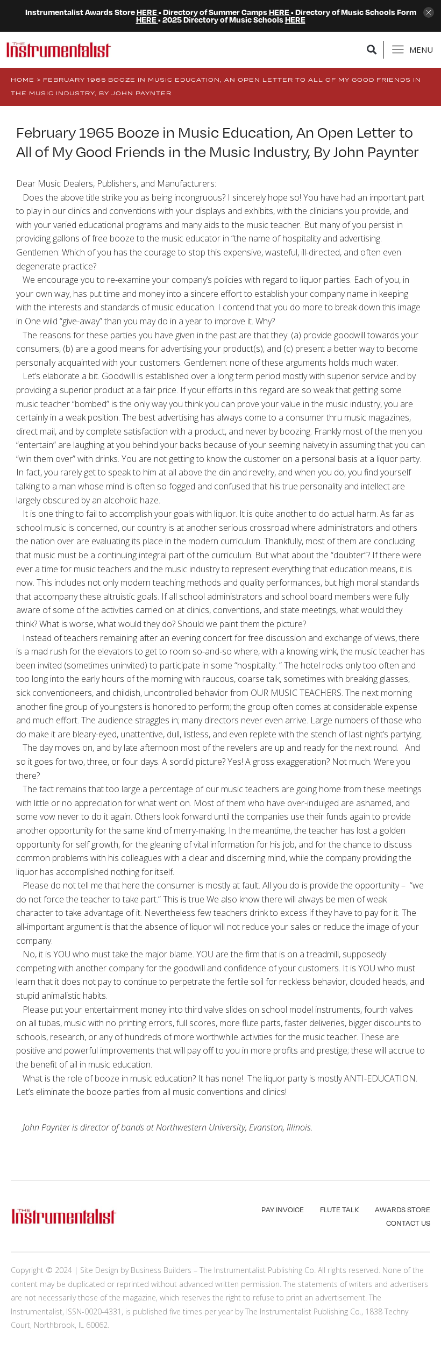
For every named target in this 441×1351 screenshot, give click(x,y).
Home (22, 79)
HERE (148, 12)
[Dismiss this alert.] (429, 13)
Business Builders (161, 1270)
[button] (372, 50)
